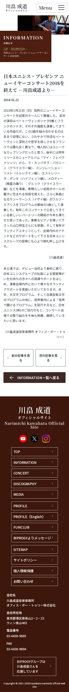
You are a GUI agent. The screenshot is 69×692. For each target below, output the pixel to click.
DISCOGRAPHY (24, 483)
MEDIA (18, 494)
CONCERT (21, 472)
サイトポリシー (25, 559)
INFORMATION (18, 48)
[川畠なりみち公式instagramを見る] (46, 438)
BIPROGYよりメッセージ (32, 537)
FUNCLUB (21, 527)
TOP (5, 48)
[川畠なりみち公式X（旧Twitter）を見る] (34, 438)
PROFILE (20, 505)
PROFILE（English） (29, 516)
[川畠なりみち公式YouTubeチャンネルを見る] (23, 438)
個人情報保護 (23, 570)
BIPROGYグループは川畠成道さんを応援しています (31, 666)
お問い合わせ (23, 581)
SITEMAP (20, 549)
